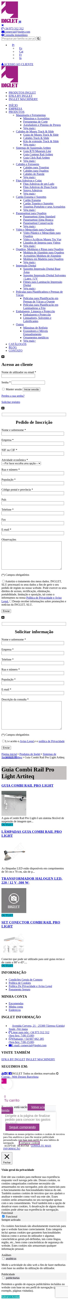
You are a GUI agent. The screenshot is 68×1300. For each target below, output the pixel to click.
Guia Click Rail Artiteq (36, 157)
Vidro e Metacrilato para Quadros (35, 229)
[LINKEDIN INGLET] (5, 1073)
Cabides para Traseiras (36, 167)
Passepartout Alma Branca (38, 219)
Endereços (15, 1009)
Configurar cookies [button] (29, 1143)
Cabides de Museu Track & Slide (35, 131)
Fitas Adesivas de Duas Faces (40, 187)
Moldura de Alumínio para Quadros (43, 252)
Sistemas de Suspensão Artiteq (33, 147)
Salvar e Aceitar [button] (10, 1296)
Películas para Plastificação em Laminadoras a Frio (40, 306)
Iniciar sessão (31, 389)
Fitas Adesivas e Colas (29, 180)
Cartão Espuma (32, 200)
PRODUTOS (16, 111)
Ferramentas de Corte (35, 121)
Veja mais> (29, 128)
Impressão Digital (26, 265)
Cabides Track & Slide (36, 138)
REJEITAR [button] (23, 1145)
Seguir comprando (22, 1127)
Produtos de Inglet (29, 754)
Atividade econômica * (14, 459)
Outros (20, 324)
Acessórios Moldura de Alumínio (42, 255)
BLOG (13, 347)
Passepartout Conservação (38, 223)
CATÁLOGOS (17, 344)
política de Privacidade (52, 741)
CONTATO (15, 350)
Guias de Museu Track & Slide (41, 134)
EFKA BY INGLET (20, 95)
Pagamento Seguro (19, 989)
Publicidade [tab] (8, 1274)
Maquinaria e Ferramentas (31, 115)
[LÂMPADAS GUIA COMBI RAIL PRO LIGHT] (13, 865)
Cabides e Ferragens (27, 164)
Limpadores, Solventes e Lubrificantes (37, 319)
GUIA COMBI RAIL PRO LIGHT (27, 785)
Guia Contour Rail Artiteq (38, 154)
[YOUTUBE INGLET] (2, 1073)
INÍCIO (13, 105)
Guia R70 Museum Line (37, 151)
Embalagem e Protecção (37, 314)
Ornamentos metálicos (36, 337)
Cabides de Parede (33, 174)
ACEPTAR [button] (10, 1145)
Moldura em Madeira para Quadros (43, 259)
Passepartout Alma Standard (39, 216)
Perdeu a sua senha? (12, 395)
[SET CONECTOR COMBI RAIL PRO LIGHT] (13, 955)
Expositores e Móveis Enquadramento (35, 332)
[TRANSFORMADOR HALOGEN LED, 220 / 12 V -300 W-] (13, 912)
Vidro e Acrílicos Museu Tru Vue (42, 239)
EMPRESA (15, 108)
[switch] (3, 1258)
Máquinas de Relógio (35, 327)
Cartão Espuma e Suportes (31, 196)
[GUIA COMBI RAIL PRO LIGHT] (13, 814)
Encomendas (16, 1003)
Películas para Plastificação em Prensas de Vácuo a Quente (40, 300)
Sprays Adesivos (32, 190)
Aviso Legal (27, 741)
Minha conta (16, 1006)
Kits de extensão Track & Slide (41, 141)
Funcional (11, 1216)
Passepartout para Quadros (31, 213)
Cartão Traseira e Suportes (38, 203)
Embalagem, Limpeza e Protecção (35, 311)
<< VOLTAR (9, 757)
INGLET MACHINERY (23, 99)
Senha (6, 382)
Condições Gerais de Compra (25, 979)
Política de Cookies (20, 982)
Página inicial (9, 754)
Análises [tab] (6, 1255)
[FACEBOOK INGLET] (10, 1073)
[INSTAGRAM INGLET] (8, 1073)
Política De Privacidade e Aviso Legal (30, 986)
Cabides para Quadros (36, 170)
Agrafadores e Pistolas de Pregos (42, 124)
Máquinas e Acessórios (36, 118)
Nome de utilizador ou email (18, 372)
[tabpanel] (34, 1237)
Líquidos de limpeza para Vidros (41, 242)
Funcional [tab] (7, 1212)
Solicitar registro (10, 402)
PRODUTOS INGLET (22, 92)
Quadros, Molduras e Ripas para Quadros (39, 249)
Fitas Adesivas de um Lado (38, 183)
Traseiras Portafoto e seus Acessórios (44, 206)
